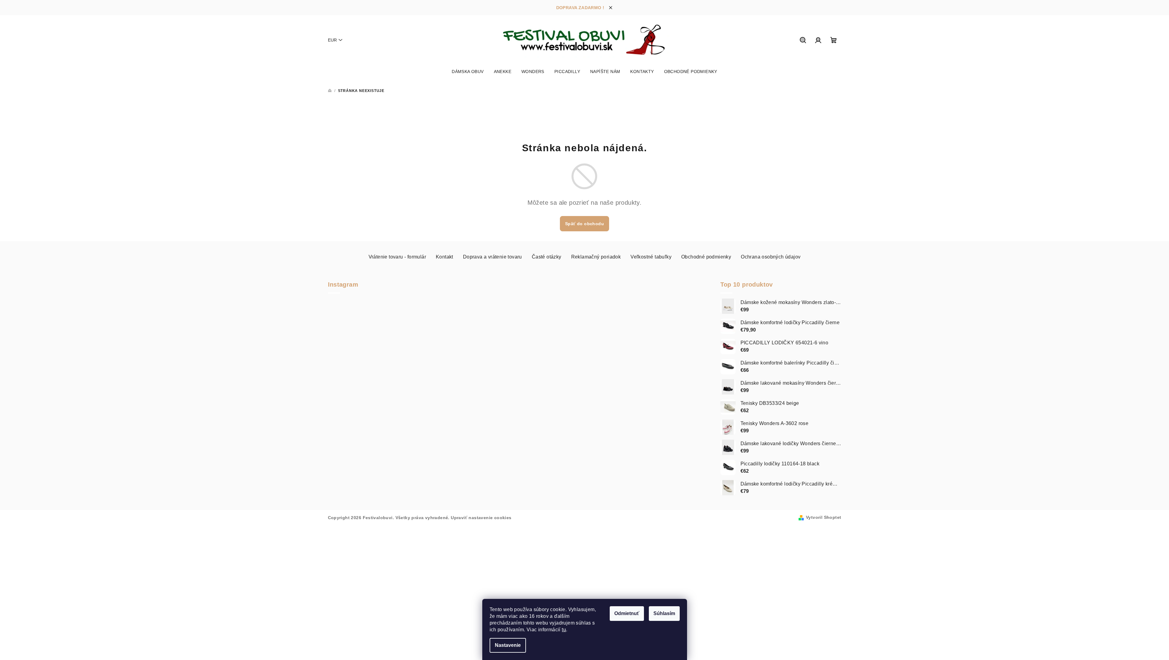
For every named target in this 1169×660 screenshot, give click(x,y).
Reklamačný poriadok (596, 256)
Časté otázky (546, 256)
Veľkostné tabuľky (650, 256)
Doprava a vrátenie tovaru (492, 256)
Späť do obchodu (584, 223)
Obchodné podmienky (706, 256)
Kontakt (444, 256)
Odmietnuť (626, 613)
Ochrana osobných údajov (770, 256)
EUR (332, 40)
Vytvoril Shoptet (823, 517)
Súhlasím (664, 613)
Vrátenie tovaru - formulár (397, 256)
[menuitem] (467, 71)
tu (564, 629)
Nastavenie (508, 645)
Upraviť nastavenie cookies (481, 517)
